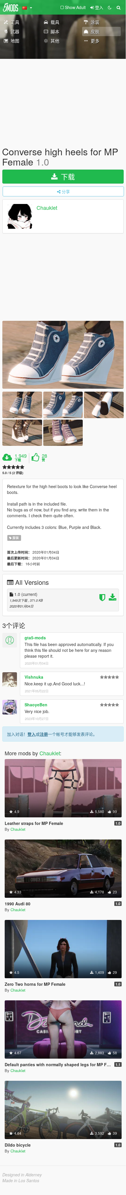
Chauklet (47, 208)
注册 (44, 734)
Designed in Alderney (22, 1175)
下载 (67, 176)
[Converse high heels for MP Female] (63, 355)
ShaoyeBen (36, 705)
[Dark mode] (110, 7)
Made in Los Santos (20, 1180)
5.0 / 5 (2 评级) (12, 472)
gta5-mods (35, 637)
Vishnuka (34, 677)
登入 (31, 734)
